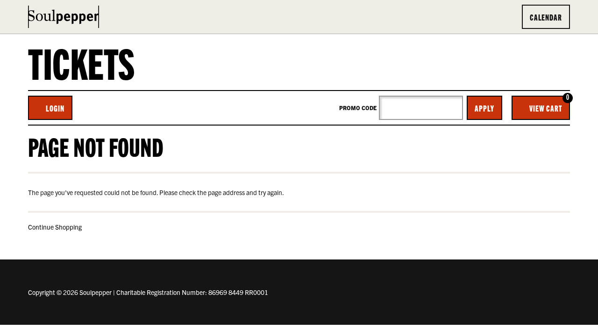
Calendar (546, 17)
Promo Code (358, 108)
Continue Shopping (55, 227)
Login (55, 108)
